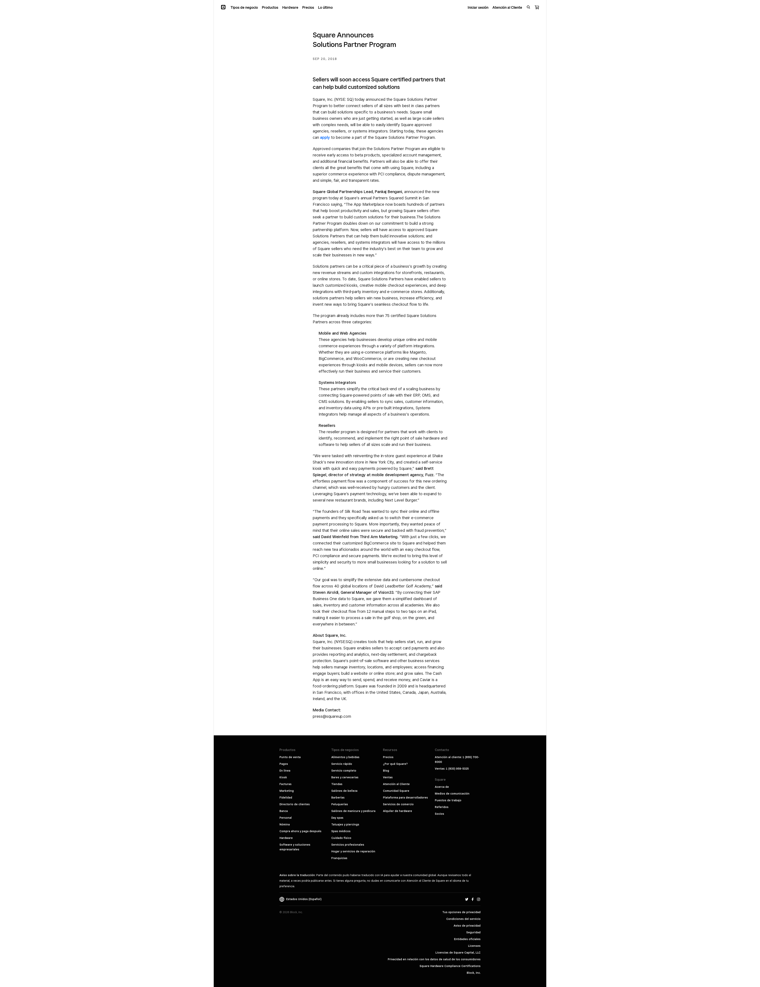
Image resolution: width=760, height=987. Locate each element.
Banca (283, 811)
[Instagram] (479, 899)
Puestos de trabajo (448, 800)
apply (325, 137)
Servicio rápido (341, 763)
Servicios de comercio (398, 804)
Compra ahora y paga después (300, 831)
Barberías (338, 797)
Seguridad (473, 932)
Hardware (286, 837)
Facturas (285, 784)
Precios (388, 757)
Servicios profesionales (347, 844)
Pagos (283, 763)
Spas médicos (341, 831)
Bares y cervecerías (344, 777)
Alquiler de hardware (397, 811)
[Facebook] (473, 899)
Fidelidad (285, 797)
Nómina (284, 824)
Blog (386, 770)
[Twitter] (467, 899)
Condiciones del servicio (463, 918)
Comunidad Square (396, 790)
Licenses (474, 945)
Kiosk (283, 777)
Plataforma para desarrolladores (405, 797)
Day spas (337, 817)
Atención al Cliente (396, 784)
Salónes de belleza (344, 790)
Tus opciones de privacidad (461, 912)
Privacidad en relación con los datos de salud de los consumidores (434, 959)
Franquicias (339, 858)
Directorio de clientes (294, 804)
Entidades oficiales (467, 939)
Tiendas (336, 784)
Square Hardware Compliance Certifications (450, 966)
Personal (285, 817)
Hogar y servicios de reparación (353, 851)
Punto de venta (290, 757)
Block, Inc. (474, 972)
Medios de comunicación (452, 793)
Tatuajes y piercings (345, 824)
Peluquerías (339, 804)
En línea (284, 770)
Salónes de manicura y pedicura (353, 811)
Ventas (388, 777)
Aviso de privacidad (467, 925)
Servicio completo (343, 770)
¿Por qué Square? (395, 763)
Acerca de (442, 786)
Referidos (441, 807)
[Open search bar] (528, 7)
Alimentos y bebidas (345, 757)
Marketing (286, 790)
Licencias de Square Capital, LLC (458, 952)
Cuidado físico (341, 837)
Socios (439, 813)
